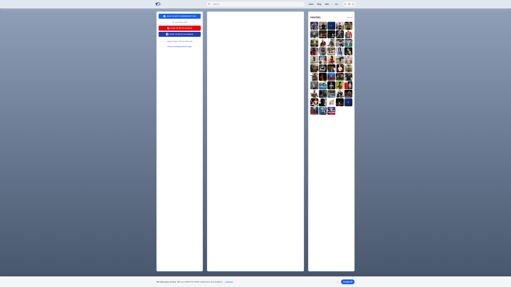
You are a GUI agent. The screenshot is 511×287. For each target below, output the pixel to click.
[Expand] (337, 281)
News (311, 4)
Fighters (315, 17)
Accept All (347, 281)
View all (349, 17)
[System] (349, 4)
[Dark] (353, 4)
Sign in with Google (181, 28)
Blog (319, 4)
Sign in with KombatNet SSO (181, 16)
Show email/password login (179, 46)
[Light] (345, 4)
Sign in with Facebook (181, 34)
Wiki (327, 4)
